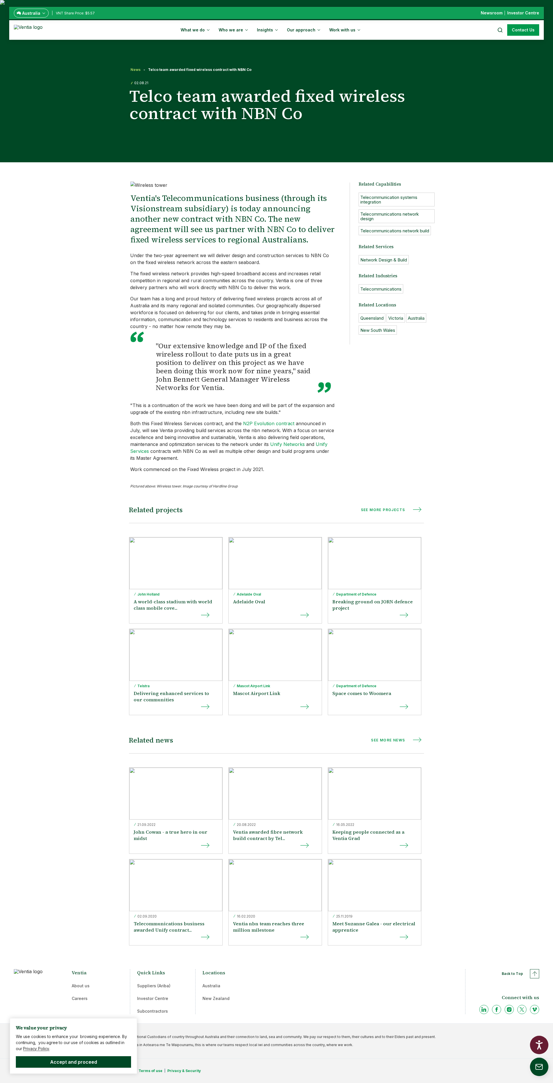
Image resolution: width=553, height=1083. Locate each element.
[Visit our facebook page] (496, 1009)
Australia (211, 985)
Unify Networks (287, 444)
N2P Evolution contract (268, 423)
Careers (80, 998)
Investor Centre (152, 998)
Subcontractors (152, 1011)
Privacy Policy (36, 1048)
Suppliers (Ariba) (154, 985)
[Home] (29, 29)
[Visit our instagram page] (509, 1009)
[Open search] (500, 30)
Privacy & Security (184, 1071)
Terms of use (150, 1071)
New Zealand (216, 998)
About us (81, 985)
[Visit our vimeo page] (534, 1009)
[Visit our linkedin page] (483, 1009)
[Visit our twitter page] (522, 1009)
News (135, 69)
